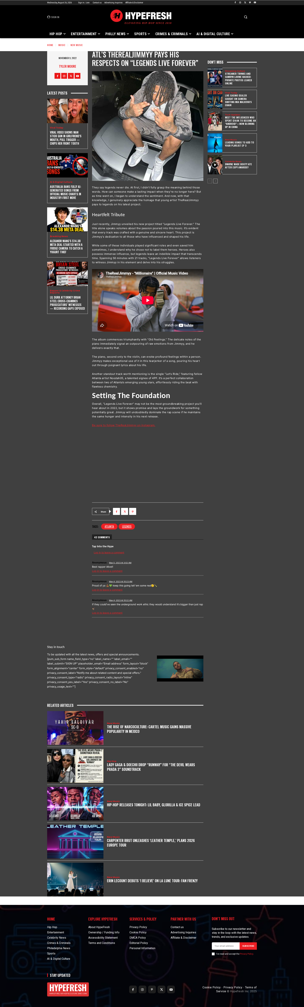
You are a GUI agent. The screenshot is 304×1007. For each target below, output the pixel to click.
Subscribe (248, 946)
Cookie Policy (211, 987)
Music (61, 45)
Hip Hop (111, 761)
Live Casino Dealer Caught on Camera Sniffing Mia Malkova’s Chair (238, 100)
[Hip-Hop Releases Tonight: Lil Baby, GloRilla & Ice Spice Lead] (75, 804)
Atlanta (109, 526)
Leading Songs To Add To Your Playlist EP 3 (239, 143)
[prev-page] (210, 181)
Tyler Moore (67, 66)
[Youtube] (255, 3)
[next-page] (215, 181)
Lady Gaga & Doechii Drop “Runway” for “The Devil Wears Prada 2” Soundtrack (151, 767)
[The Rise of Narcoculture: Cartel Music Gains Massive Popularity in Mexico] (75, 728)
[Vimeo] (250, 3)
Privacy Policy (246, 954)
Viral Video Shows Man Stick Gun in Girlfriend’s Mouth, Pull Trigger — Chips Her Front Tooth (65, 137)
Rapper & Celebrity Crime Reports (65, 292)
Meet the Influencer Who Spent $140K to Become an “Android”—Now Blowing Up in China (240, 122)
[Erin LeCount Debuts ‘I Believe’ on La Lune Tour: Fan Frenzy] (75, 879)
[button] (245, 17)
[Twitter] (245, 3)
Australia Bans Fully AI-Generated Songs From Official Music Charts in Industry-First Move (65, 192)
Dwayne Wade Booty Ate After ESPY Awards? (238, 165)
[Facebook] (235, 3)
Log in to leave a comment (107, 570)
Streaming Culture (235, 71)
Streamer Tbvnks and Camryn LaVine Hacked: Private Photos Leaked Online (238, 78)
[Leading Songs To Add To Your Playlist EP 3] (215, 143)
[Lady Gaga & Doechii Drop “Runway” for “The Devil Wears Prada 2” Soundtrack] (75, 766)
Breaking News (59, 236)
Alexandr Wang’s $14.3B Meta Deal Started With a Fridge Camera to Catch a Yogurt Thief (66, 246)
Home (50, 45)
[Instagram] (240, 3)
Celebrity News (233, 162)
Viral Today (56, 128)
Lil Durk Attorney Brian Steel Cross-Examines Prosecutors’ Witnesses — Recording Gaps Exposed (67, 302)
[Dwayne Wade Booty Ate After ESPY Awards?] (215, 164)
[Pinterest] (132, 511)
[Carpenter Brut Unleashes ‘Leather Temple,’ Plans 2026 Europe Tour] (75, 841)
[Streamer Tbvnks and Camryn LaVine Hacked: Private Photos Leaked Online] (215, 77)
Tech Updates (232, 115)
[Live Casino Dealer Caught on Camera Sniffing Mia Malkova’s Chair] (215, 99)
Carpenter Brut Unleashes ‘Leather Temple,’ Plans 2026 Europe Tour (151, 843)
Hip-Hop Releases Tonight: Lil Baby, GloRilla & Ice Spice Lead (153, 804)
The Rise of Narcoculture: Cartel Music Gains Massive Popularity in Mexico (149, 729)
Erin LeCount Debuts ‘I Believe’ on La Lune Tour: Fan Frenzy (152, 880)
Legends (126, 526)
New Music (77, 45)
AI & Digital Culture (61, 182)
